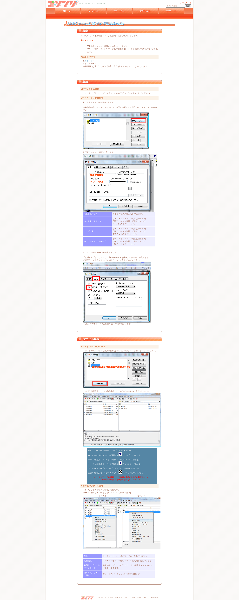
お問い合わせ (142, 597)
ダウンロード (90, 61)
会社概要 (118, 597)
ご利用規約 (153, 597)
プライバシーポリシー (104, 597)
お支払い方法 (129, 597)
